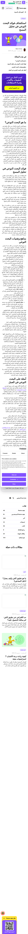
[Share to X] (13, 498)
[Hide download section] (4, 918)
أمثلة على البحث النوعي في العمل (17, 70)
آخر (24, 518)
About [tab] (23, 453)
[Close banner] (26, 2)
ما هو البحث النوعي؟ (20, 61)
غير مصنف (23, 650)
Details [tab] (14, 453)
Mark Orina (19, 49)
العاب (23, 526)
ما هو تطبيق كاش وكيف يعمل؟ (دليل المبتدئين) (14, 579)
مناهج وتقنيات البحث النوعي (19, 67)
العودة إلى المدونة (18, 12)
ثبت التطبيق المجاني (14, 88)
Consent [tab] (5, 453)
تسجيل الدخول (9, 8)
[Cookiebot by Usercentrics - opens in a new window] (19, 449)
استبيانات (23, 18)
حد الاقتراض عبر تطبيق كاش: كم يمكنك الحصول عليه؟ (15, 618)
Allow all (14, 475)
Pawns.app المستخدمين (18, 514)
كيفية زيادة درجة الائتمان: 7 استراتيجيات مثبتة (15, 657)
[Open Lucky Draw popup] (3, 913)
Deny (14, 484)
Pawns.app (21, 510)
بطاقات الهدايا (21, 534)
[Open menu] (3, 8)
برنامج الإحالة (21, 530)
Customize (13, 479)
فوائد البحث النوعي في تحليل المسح (17, 64)
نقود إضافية (22, 537)
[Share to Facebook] (10, 498)
